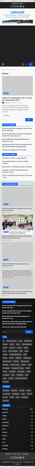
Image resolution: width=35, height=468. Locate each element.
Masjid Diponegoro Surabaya (23, 167)
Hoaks (26, 348)
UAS (26, 375)
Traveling (20, 375)
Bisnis (12, 344)
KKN (25, 354)
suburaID (17, 12)
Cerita (5, 348)
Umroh (11, 378)
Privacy (19, 454)
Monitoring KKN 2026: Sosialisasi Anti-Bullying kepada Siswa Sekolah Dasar (17, 224)
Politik (28, 368)
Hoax (4, 351)
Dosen (19, 348)
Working (6, 204)
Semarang (21, 371)
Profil (14, 454)
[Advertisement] (17, 21)
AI (3, 341)
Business (14, 390)
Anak (20, 341)
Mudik (23, 365)
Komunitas (6, 394)
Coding (22, 390)
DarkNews (26, 462)
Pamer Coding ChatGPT (19, 158)
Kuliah (5, 358)
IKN (21, 351)
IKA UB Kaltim (13, 351)
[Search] (26, 64)
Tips (12, 375)
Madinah (18, 358)
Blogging (6, 93)
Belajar (5, 344)
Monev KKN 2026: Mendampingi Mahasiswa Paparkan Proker (17, 252)
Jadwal (5, 354)
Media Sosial (7, 361)
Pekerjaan (6, 368)
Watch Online (31, 64)
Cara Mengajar (27, 344)
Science (29, 394)
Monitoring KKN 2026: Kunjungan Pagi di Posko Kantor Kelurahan (17, 196)
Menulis (16, 361)
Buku (18, 344)
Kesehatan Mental (15, 354)
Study (12, 397)
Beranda (8, 454)
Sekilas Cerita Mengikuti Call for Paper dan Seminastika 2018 (17, 85)
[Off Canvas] (3, 64)
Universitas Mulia (21, 378)
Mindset (5, 365)
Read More (6, 115)
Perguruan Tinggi (17, 368)
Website (5, 382)
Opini (29, 365)
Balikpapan (28, 341)
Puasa (5, 371)
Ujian (4, 378)
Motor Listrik (15, 365)
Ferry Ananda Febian (8, 161)
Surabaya (6, 375)
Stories (5, 397)
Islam (26, 351)
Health (29, 390)
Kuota (11, 358)
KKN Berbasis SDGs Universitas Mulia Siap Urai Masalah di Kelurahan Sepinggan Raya (17, 279)
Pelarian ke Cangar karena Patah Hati (14, 150)
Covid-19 (12, 348)
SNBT (28, 371)
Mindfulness (25, 361)
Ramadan (12, 371)
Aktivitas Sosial (11, 341)
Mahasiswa (27, 358)
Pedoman (26, 454)
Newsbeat (15, 394)
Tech (17, 397)
